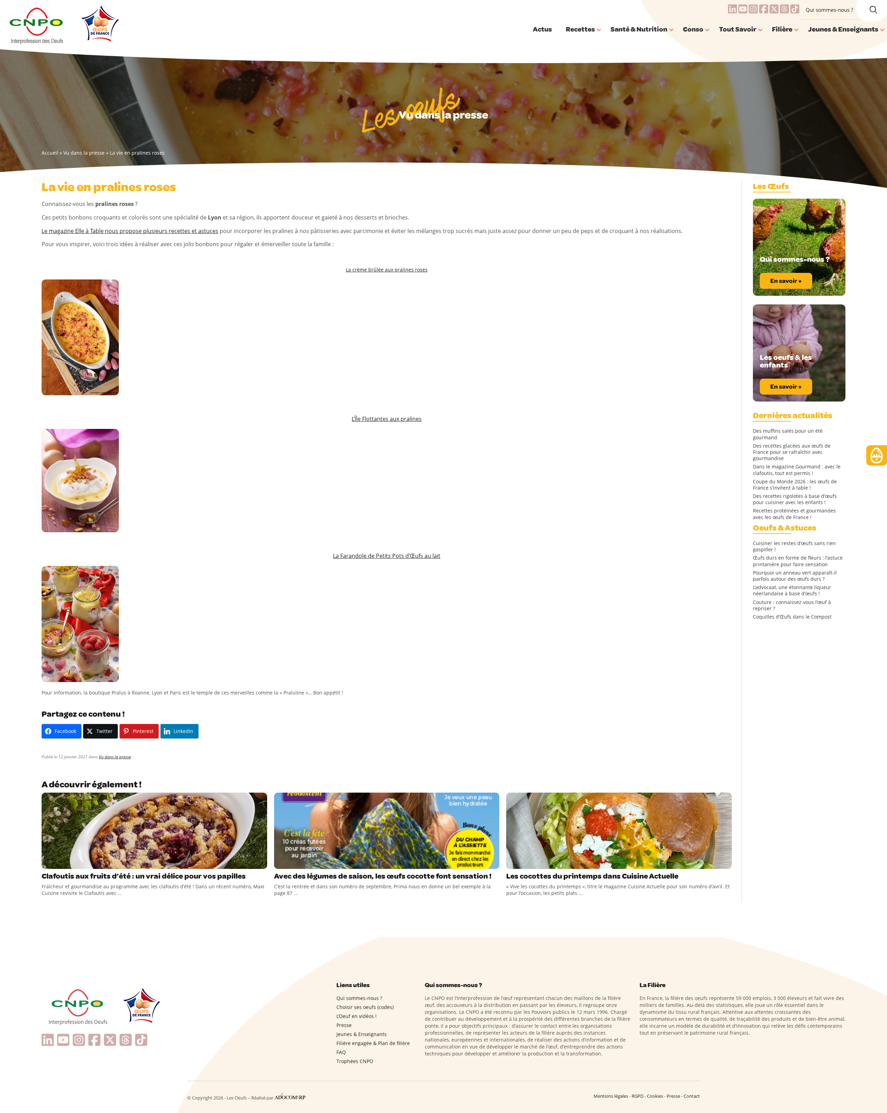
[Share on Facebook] (48, 862)
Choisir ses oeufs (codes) (365, 1007)
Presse (344, 1025)
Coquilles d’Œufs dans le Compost (792, 617)
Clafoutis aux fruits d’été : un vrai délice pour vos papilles (144, 876)
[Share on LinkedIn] (76, 862)
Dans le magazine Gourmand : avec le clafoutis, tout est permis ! (797, 470)
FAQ (341, 1052)
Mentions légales (611, 1096)
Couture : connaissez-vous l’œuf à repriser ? (792, 605)
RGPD (637, 1096)
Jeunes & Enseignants (361, 1034)
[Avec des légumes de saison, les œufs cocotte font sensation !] (387, 831)
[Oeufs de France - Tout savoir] (99, 24)
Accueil (50, 152)
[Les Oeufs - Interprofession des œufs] (37, 24)
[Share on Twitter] (62, 862)
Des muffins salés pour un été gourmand (788, 434)
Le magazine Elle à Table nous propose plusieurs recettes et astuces (130, 231)
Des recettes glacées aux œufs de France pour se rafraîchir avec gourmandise (792, 452)
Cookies (655, 1096)
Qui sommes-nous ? (829, 9)
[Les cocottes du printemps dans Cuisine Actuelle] (619, 831)
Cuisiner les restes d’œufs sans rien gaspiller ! (794, 546)
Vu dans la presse (84, 152)
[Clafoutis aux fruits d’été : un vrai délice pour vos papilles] (154, 831)
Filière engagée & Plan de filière (373, 1043)
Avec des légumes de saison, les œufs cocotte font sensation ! (383, 876)
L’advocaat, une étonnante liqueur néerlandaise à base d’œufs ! (792, 590)
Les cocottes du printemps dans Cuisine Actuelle (592, 876)
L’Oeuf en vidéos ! (356, 1016)
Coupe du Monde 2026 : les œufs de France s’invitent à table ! (795, 484)
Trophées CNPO (354, 1061)
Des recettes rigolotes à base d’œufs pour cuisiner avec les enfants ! (795, 499)
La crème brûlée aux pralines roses (387, 269)
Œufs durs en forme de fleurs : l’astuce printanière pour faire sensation (798, 561)
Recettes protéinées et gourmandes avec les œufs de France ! (794, 514)
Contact (692, 1096)
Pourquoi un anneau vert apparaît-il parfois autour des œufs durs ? (795, 576)
